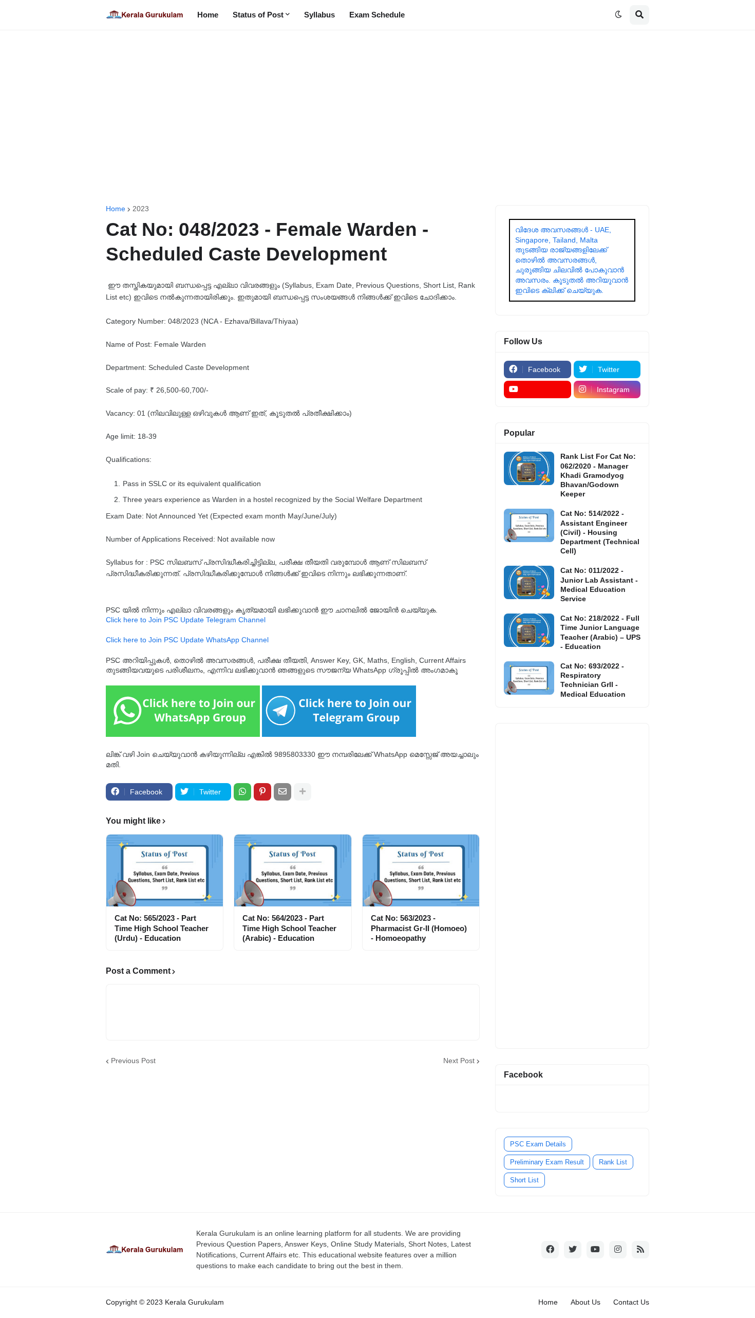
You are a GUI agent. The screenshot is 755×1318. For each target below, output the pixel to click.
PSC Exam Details (538, 1144)
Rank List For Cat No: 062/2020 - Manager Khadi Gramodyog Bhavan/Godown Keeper (598, 475)
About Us (585, 1302)
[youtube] (537, 389)
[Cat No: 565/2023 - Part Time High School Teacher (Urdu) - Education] (164, 870)
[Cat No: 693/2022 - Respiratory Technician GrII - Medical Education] (529, 678)
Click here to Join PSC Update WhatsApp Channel (187, 640)
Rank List (613, 1162)
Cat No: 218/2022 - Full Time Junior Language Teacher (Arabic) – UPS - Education (600, 632)
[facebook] (550, 1249)
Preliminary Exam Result (547, 1162)
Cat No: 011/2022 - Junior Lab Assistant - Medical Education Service (599, 584)
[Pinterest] (262, 792)
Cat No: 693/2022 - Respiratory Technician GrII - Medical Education (593, 680)
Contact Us (631, 1302)
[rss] (640, 1249)
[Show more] (302, 792)
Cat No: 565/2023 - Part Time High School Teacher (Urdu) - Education (162, 928)
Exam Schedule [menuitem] (377, 14)
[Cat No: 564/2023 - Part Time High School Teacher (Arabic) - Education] (292, 870)
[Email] (282, 792)
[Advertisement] (377, 118)
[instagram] (618, 1249)
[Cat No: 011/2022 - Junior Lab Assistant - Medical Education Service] (529, 582)
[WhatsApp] (242, 792)
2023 (141, 208)
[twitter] (572, 1249)
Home (115, 208)
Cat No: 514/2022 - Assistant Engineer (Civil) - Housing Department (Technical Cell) (599, 532)
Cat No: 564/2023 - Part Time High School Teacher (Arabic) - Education (289, 928)
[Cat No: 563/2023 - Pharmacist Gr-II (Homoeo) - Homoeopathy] (421, 870)
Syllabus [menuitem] (319, 14)
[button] (618, 15)
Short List (524, 1180)
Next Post (459, 1060)
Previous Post (133, 1060)
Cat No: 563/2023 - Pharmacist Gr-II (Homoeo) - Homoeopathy (419, 928)
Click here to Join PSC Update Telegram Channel (186, 620)
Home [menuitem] (207, 14)
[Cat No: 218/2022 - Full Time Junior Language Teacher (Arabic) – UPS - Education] (529, 630)
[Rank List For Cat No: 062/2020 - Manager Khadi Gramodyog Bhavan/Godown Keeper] (529, 468)
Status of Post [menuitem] (258, 14)
